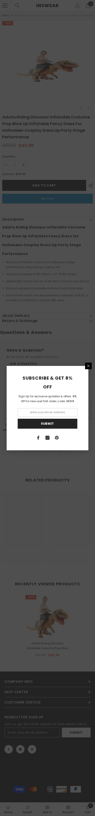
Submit (47, 423)
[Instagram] (47, 437)
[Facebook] (38, 437)
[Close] (88, 366)
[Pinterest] (56, 437)
